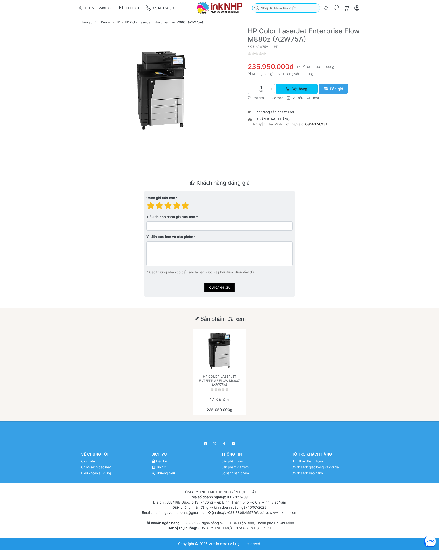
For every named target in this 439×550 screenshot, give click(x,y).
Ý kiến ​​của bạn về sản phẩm (169, 237)
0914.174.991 (316, 124)
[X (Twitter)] (215, 443)
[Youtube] (233, 443)
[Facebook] (205, 443)
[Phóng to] (161, 91)
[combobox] (286, 8)
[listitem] (161, 91)
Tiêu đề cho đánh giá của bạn (170, 217)
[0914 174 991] (148, 8)
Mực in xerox (218, 543)
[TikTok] (224, 443)
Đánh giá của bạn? (161, 198)
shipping (306, 74)
